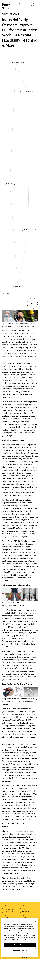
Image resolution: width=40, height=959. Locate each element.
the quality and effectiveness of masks (19, 340)
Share (32, 303)
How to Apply (7, 910)
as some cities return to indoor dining (19, 346)
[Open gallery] (20, 315)
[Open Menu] (36, 4)
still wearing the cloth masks (26, 453)
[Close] (35, 921)
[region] (19, 937)
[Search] (32, 4)
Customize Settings (20, 951)
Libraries (24, 957)
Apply (28, 5)
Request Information (25, 910)
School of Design (10, 14)
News (5, 8)
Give (21, 5)
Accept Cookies (20, 945)
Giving (4, 958)
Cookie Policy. (27, 939)
